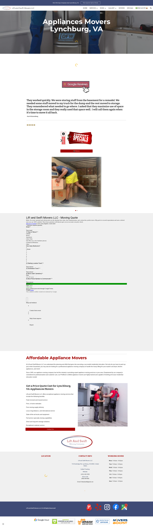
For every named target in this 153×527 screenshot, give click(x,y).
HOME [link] (85, 8)
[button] (151, 8)
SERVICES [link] (93, 8)
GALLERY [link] (111, 8)
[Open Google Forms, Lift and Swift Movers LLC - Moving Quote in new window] (124, 217)
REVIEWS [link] (122, 8)
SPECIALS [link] (130, 8)
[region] (76, 3)
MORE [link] (102, 8)
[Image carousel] (76, 184)
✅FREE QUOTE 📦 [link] (141, 8)
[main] (76, 25)
